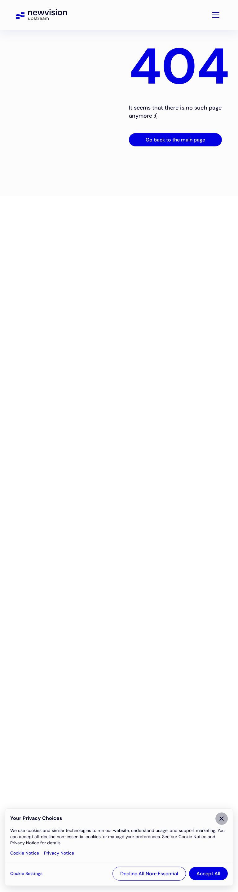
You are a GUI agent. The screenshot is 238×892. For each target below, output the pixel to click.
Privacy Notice (59, 853)
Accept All (208, 873)
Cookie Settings (26, 873)
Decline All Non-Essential (149, 873)
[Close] (221, 818)
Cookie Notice (24, 853)
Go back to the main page (175, 139)
